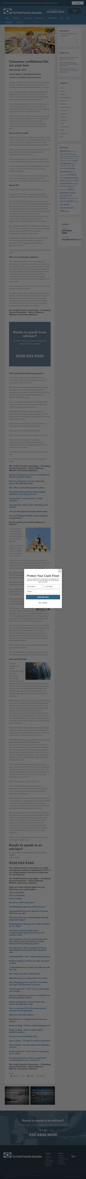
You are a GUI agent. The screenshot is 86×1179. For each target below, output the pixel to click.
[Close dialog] (59, 571)
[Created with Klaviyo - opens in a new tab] (43, 609)
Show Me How (43, 597)
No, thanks (43, 603)
